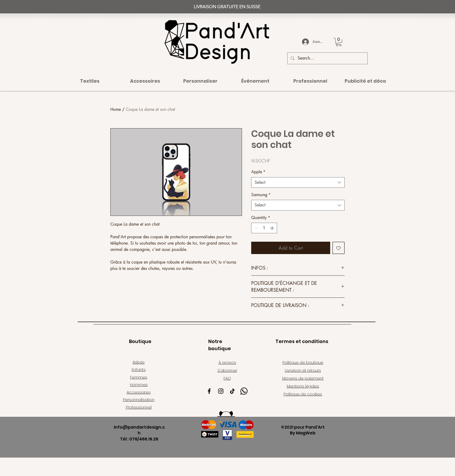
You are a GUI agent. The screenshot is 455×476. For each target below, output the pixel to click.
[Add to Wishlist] (338, 248)
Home (115, 109)
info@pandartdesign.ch (139, 430)
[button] (339, 42)
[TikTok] (232, 391)
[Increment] (272, 228)
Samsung (261, 194)
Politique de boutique (303, 362)
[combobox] (298, 182)
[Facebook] (209, 391)
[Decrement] (255, 228)
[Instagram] (220, 391)
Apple (258, 172)
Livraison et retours (303, 370)
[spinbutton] (264, 228)
